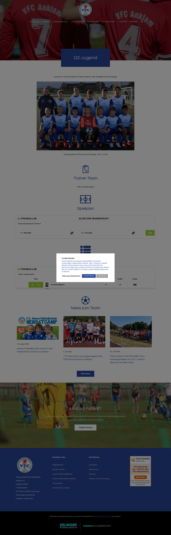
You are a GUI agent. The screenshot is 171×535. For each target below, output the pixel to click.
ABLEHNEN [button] (102, 276)
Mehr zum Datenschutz (71, 276)
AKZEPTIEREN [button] (89, 276)
